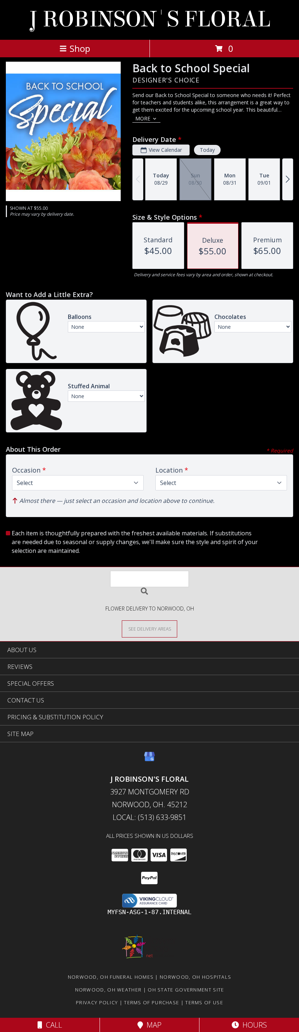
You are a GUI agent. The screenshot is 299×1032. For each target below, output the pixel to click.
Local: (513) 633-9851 (149, 817)
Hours (253, 1025)
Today (207, 149)
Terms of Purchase (151, 1002)
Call (52, 1025)
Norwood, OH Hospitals (195, 977)
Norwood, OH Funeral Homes (111, 977)
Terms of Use (204, 1002)
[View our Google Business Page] (149, 760)
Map (152, 1025)
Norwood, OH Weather (108, 989)
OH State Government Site (186, 989)
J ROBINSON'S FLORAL (150, 19)
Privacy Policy (97, 1002)
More (142, 118)
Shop (80, 48)
